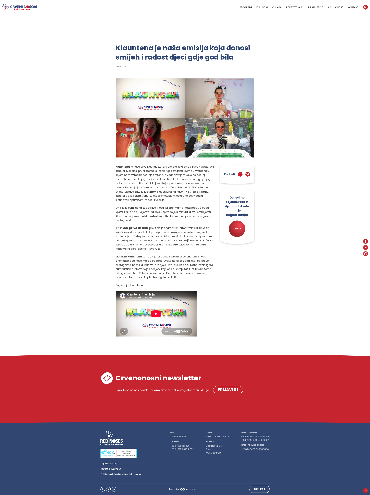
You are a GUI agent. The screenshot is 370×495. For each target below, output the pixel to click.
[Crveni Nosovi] (19, 7)
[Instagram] (114, 489)
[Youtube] (108, 489)
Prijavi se (228, 389)
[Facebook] (102, 489)
